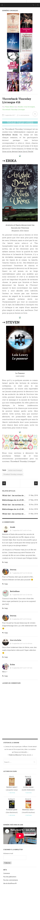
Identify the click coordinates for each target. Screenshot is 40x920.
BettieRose (15, 591)
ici (25, 456)
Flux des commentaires (10, 880)
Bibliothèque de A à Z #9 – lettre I (17, 500)
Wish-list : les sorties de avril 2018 (17, 514)
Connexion (6, 873)
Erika (12, 664)
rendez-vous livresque (15, 470)
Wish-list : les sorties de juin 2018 (17, 495)
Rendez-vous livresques (26, 107)
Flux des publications (9, 877)
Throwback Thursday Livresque (13, 109)
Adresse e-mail (8, 853)
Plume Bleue (9, 107)
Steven (13, 569)
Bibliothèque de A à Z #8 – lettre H (17, 509)
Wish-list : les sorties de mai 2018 (17, 504)
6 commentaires (24, 115)
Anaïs (12, 527)
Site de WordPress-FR (10, 883)
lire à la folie (15, 640)
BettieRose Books (10, 135)
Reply (6, 562)
